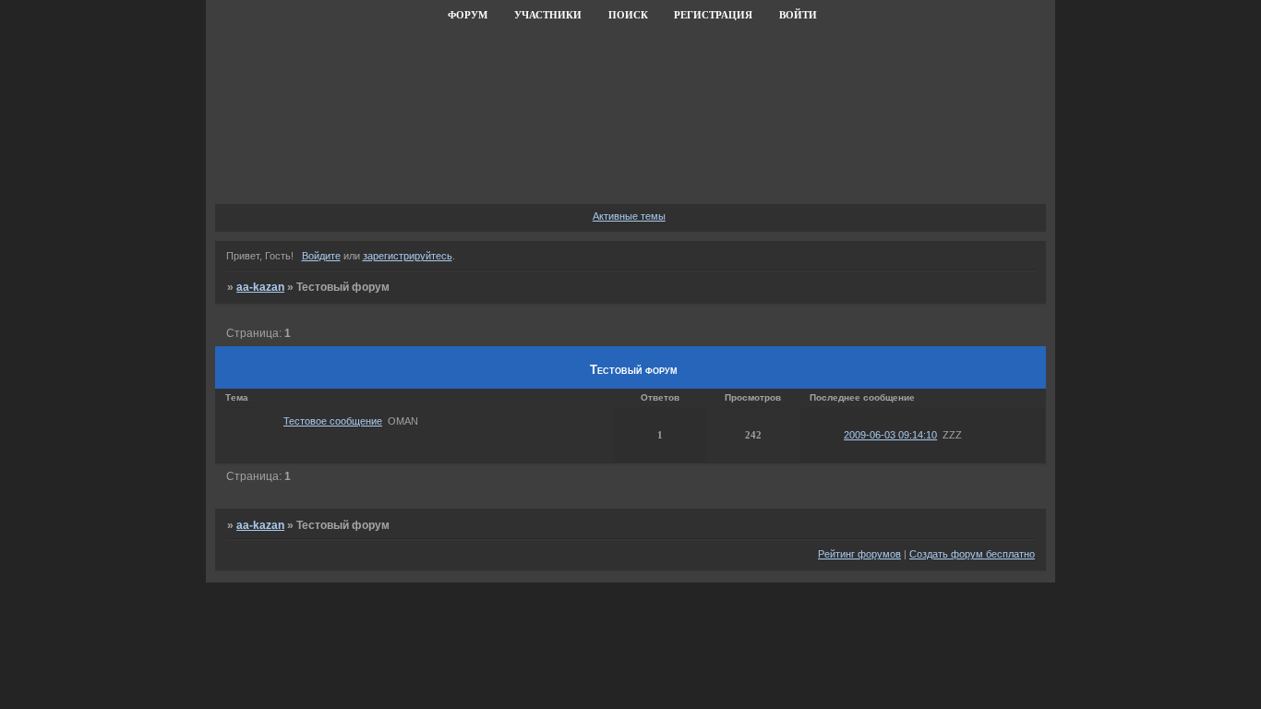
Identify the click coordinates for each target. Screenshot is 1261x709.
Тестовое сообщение (332, 421)
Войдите (321, 255)
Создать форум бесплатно (972, 553)
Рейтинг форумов (859, 553)
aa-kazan (260, 287)
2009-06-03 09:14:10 (890, 434)
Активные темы (629, 216)
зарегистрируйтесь (407, 255)
